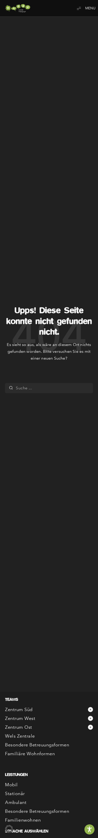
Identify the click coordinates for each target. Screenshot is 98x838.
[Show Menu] (84, 8)
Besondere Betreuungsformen (37, 744)
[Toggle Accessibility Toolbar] (89, 829)
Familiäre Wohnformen (30, 753)
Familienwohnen (23, 820)
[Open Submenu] (90, 709)
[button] (9, 829)
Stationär (15, 793)
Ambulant (15, 802)
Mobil (11, 784)
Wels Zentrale (20, 736)
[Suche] (11, 388)
